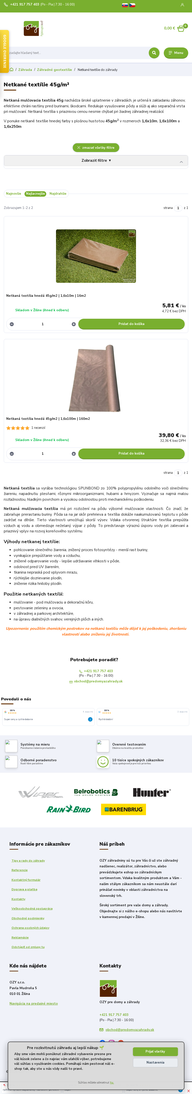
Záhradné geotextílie (54, 70)
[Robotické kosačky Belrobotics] (96, 791)
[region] (96, 717)
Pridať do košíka (131, 324)
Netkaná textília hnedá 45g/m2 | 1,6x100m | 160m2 (48, 419)
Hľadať (154, 52)
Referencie (20, 870)
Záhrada (25, 70)
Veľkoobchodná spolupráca (32, 909)
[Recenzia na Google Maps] (5, 712)
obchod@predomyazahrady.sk (98, 681)
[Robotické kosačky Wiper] (41, 791)
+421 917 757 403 (24, 4)
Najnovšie (13, 193)
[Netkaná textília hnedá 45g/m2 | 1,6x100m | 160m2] (96, 379)
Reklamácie (20, 937)
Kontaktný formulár (26, 880)
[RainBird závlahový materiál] (68, 809)
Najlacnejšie (35, 193)
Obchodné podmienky (28, 918)
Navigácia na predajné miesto (34, 1003)
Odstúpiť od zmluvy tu (28, 947)
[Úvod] (44, 28)
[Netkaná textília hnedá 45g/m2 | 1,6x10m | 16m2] (96, 256)
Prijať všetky (155, 1051)
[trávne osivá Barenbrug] (123, 809)
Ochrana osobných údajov (30, 928)
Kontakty (18, 899)
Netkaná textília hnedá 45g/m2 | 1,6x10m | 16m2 (46, 296)
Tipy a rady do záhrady (28, 861)
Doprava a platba (24, 889)
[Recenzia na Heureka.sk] (99, 712)
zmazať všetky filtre (97, 148)
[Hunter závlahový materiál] (151, 791)
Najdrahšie (58, 193)
